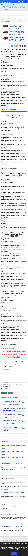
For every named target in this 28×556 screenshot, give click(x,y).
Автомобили (9, 539)
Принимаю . (12, 384)
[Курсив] (3, 366)
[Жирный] (2, 366)
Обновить (5, 388)
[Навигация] (25, 2)
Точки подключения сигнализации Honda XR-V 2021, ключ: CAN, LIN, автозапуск (17, 32)
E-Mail (14, 364)
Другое (8, 541)
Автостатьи (16, 539)
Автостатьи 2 (23, 539)
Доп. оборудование (20, 540)
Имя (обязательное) (18, 361)
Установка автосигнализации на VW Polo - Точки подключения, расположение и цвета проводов (12, 408)
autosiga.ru (6, 2)
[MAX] (20, 1)
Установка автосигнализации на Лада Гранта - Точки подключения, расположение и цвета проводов (12, 403)
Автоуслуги (5, 540)
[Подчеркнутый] (5, 366)
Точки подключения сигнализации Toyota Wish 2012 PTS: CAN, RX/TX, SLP (17, 39)
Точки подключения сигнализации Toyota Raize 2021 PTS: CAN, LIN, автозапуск (17, 26)
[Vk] (19, 2)
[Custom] (22, 2)
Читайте (13, 541)
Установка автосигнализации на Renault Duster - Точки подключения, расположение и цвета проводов (11, 428)
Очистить (10, 393)
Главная (4, 539)
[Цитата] (10, 366)
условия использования (15, 384)
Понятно (14, 553)
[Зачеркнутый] (7, 366)
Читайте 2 (18, 541)
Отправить (4, 393)
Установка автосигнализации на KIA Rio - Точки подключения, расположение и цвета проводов (12, 421)
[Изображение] (8, 366)
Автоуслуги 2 (12, 540)
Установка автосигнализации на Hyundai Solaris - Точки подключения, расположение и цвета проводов (12, 415)
